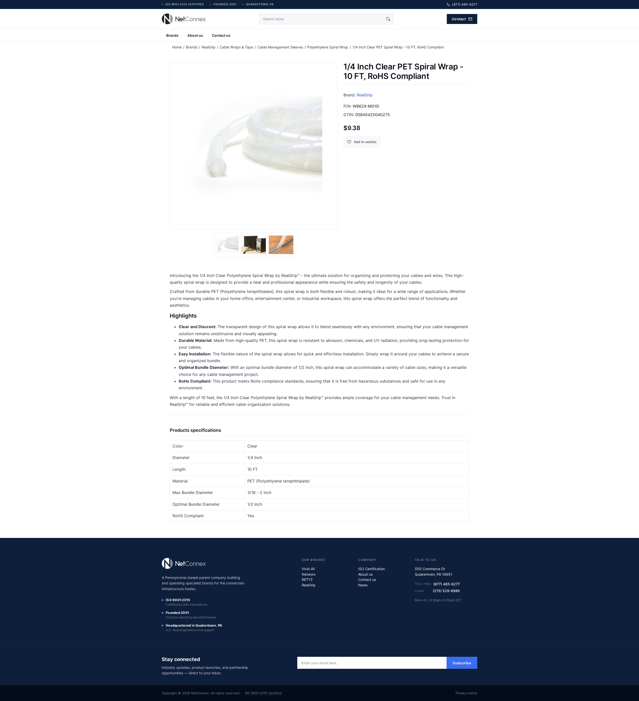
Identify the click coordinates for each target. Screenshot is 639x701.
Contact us (221, 35)
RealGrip (365, 94)
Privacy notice (466, 693)
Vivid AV (308, 569)
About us (195, 35)
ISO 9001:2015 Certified (263, 693)
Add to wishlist (365, 142)
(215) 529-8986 (446, 591)
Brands (172, 35)
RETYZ (307, 579)
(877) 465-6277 (446, 584)
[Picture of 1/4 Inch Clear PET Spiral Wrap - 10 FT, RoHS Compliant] (226, 244)
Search (388, 18)
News (362, 585)
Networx (309, 574)
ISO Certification (371, 569)
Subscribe (462, 663)
